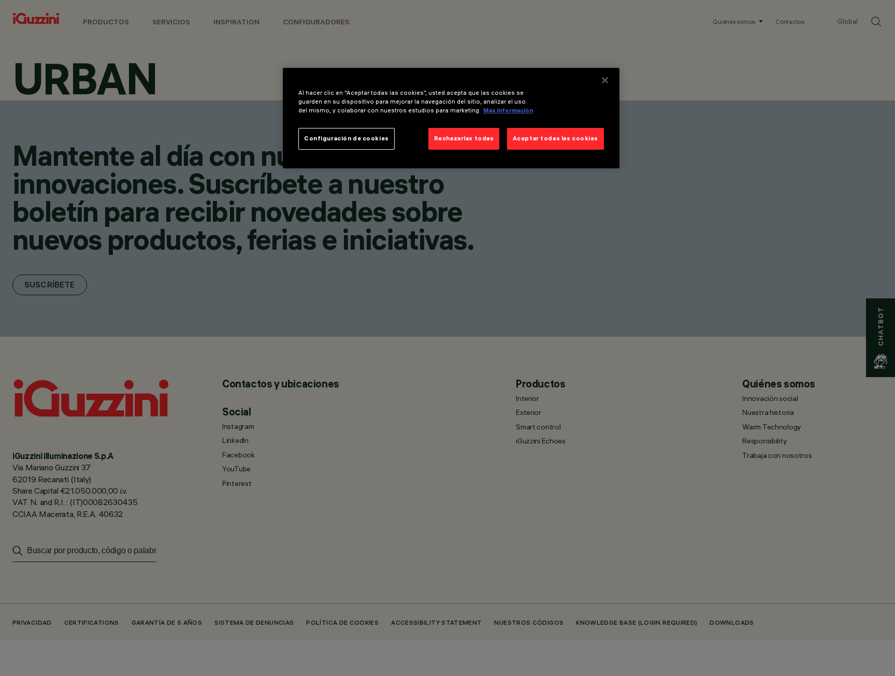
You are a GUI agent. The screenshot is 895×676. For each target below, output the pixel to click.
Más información (508, 110)
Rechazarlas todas (464, 138)
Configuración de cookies (346, 138)
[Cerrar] (605, 80)
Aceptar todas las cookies (555, 138)
